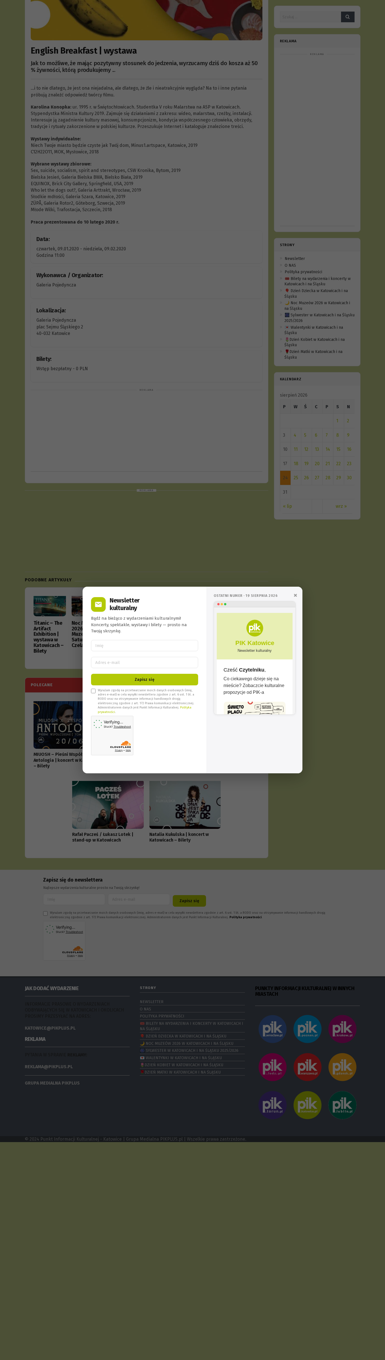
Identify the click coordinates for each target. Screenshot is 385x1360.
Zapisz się (144, 679)
